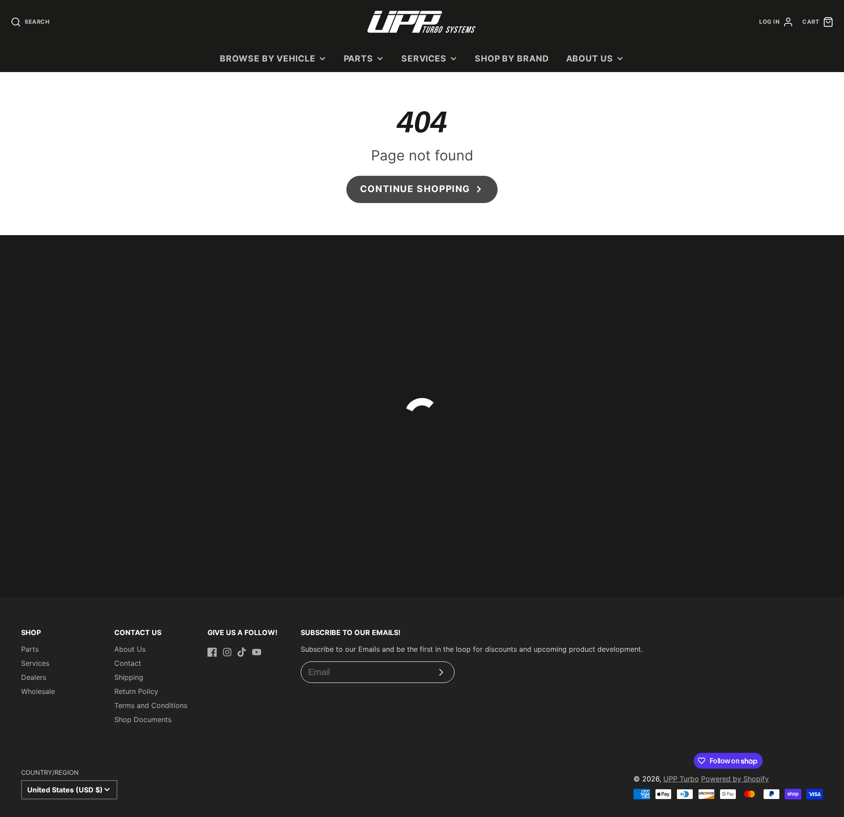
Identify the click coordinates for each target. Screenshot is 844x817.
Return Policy (136, 691)
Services (424, 58)
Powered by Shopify (735, 778)
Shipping (128, 677)
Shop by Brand (512, 58)
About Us (590, 58)
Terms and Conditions (150, 705)
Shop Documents (142, 719)
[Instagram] (227, 652)
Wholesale (38, 691)
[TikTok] (242, 652)
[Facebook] (212, 652)
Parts (359, 58)
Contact (127, 663)
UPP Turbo (681, 778)
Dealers (33, 677)
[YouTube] (257, 652)
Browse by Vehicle (268, 58)
